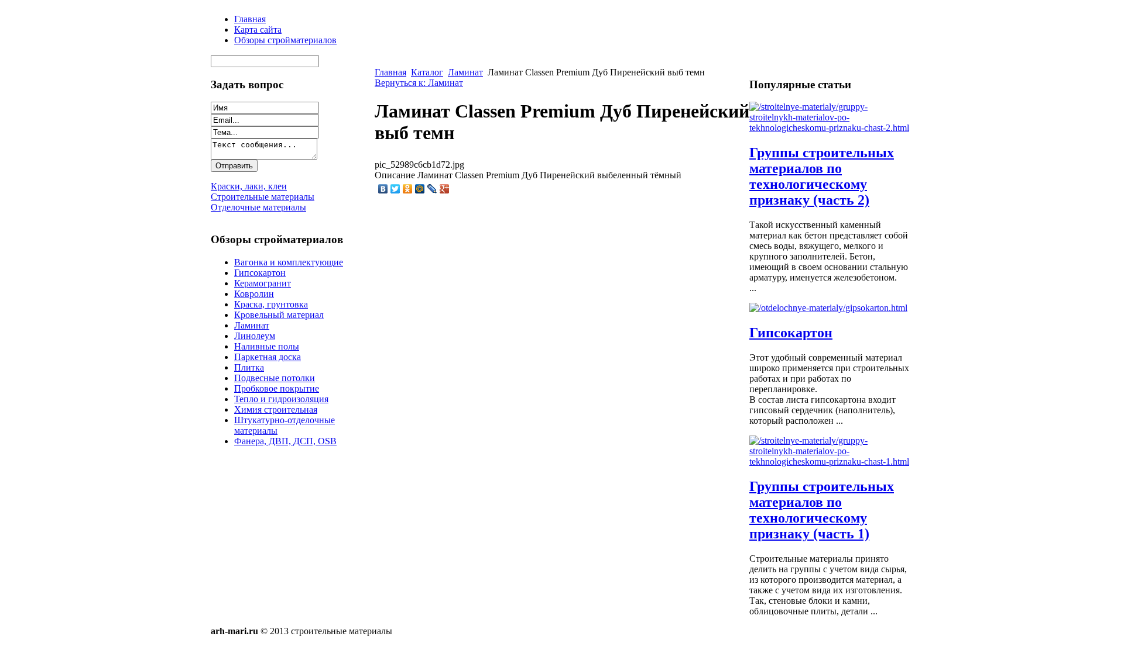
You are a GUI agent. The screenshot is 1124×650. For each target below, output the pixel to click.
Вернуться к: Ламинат (419, 83)
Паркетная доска (267, 357)
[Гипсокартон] (828, 308)
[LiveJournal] (432, 188)
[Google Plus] (444, 188)
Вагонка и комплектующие (288, 262)
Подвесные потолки (274, 378)
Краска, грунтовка (271, 304)
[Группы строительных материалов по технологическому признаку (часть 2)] (831, 128)
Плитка (249, 367)
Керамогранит (262, 283)
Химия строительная (275, 409)
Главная (390, 72)
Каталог (427, 72)
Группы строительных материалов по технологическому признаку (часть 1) (821, 510)
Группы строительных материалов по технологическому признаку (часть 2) (821, 176)
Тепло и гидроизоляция (281, 399)
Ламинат (251, 325)
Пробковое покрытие (276, 388)
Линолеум (254, 336)
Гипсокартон (260, 273)
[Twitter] (395, 188)
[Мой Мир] (420, 188)
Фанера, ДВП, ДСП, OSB (285, 441)
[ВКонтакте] (383, 188)
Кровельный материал (279, 315)
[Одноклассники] (408, 188)
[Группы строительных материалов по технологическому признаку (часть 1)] (831, 461)
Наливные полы (266, 346)
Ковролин (254, 294)
